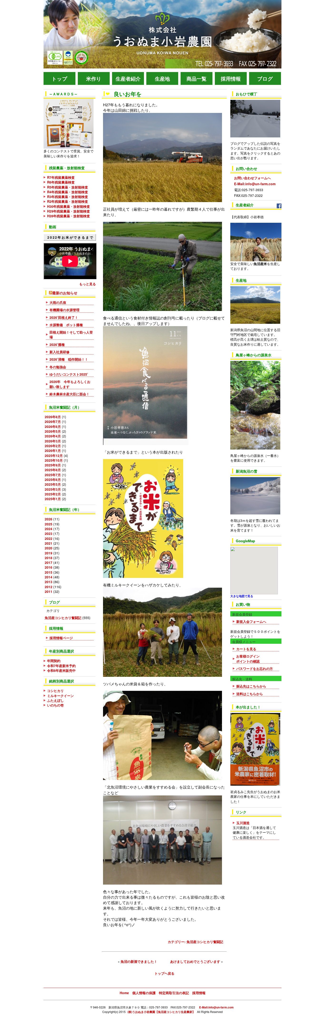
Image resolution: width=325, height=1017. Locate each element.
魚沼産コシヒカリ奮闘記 (63, 617)
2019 (48, 553)
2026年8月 (53, 416)
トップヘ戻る (164, 973)
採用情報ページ (61, 637)
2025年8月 (53, 469)
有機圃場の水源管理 (64, 309)
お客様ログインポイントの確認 (248, 658)
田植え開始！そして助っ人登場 (71, 334)
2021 (48, 543)
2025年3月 (53, 489)
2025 (48, 524)
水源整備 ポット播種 (66, 324)
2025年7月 (53, 474)
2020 (48, 548)
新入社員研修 (59, 351)
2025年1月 (53, 498)
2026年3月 (53, 441)
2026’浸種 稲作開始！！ (68, 359)
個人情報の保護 (144, 992)
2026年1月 (53, 450)
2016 (48, 567)
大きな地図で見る (241, 596)
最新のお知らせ (64, 292)
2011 (48, 591)
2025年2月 (53, 494)
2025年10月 (54, 460)
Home (124, 992)
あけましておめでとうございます (195, 961)
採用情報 (199, 992)
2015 (48, 572)
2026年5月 (53, 431)
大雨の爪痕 (57, 302)
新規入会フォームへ (251, 621)
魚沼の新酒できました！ (139, 961)
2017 (48, 562)
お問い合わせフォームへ (250, 173)
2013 (48, 581)
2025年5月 (53, 484)
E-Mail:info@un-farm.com (253, 183)
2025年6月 (53, 479)
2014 (48, 577)
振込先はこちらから (251, 686)
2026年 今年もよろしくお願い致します (69, 384)
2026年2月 (53, 445)
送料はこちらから (249, 693)
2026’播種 (57, 344)
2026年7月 (53, 421)
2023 (48, 533)
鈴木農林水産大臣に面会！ (69, 394)
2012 (48, 586)
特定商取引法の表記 (174, 992)
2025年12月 (54, 455)
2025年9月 (53, 465)
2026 (48, 519)
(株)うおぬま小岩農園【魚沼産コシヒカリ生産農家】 (161, 1012)
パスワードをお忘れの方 (254, 668)
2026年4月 (53, 436)
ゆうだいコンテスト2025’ (70, 374)
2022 (48, 538)
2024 (48, 528)
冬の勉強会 (57, 366)
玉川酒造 (243, 822)
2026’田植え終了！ (63, 317)
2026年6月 (53, 426)
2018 (48, 557)
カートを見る (246, 648)
